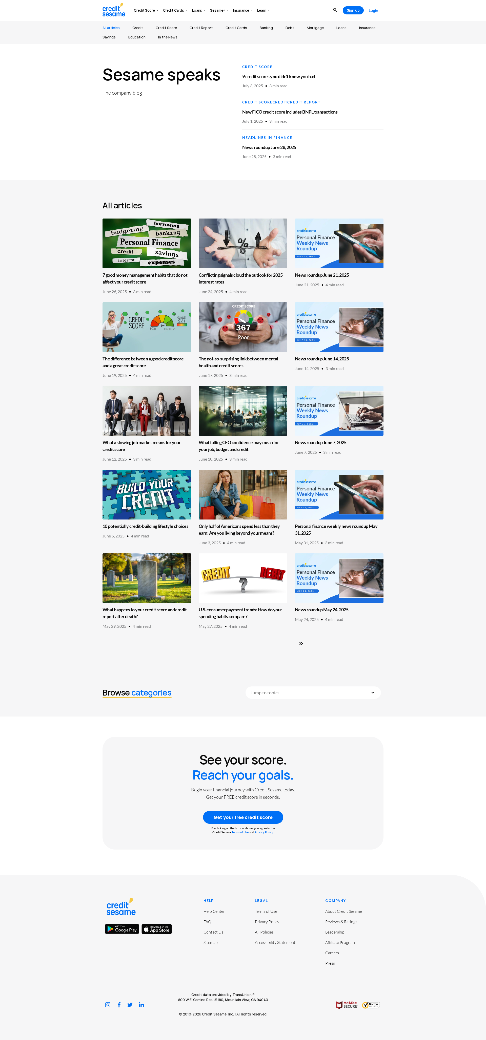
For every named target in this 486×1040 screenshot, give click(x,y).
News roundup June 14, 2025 (322, 358)
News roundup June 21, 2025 (322, 275)
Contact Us (213, 932)
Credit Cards (236, 27)
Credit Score (166, 27)
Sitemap (211, 942)
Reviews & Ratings (341, 921)
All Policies (264, 932)
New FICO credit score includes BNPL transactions (289, 112)
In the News (167, 37)
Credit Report (201, 27)
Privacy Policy (264, 832)
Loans (341, 27)
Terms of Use (240, 832)
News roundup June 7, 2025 (321, 442)
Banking (266, 27)
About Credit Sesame (343, 911)
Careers (332, 952)
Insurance (367, 27)
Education (137, 37)
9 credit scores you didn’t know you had (278, 76)
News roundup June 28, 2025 (269, 147)
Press (330, 963)
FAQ (207, 921)
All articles (111, 27)
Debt (290, 27)
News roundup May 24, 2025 (322, 609)
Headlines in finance (267, 137)
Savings (109, 37)
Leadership (335, 932)
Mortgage (315, 27)
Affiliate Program (340, 942)
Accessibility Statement (275, 942)
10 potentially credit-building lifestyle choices (145, 526)
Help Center (214, 911)
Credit (137, 27)
